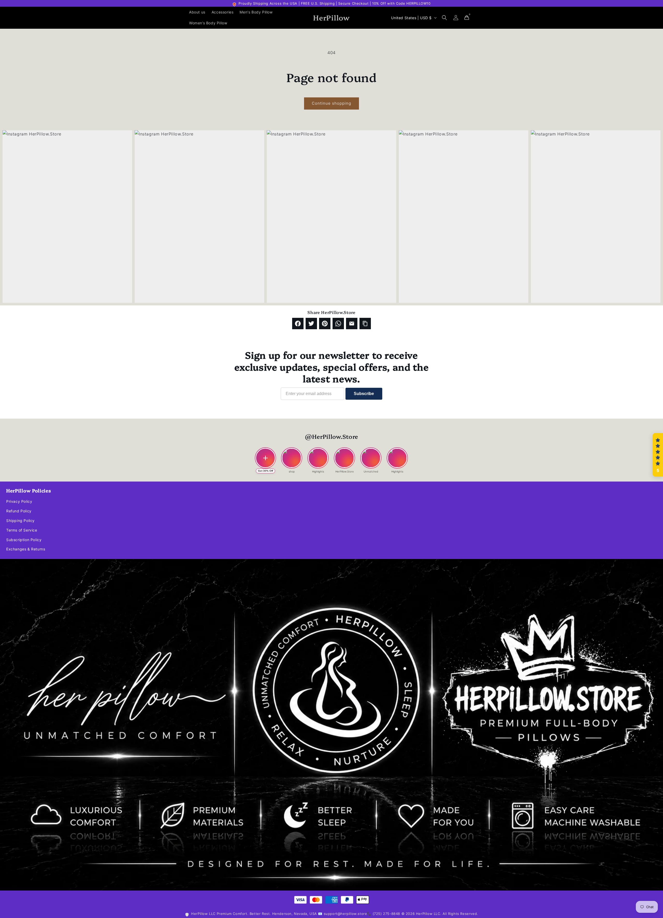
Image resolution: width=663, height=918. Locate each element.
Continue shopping (331, 103)
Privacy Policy (19, 501)
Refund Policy (19, 511)
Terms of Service (21, 530)
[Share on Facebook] (298, 323)
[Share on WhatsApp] (338, 323)
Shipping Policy (20, 520)
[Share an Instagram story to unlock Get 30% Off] (265, 458)
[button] (444, 17)
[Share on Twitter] (311, 323)
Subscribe (364, 393)
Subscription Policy (23, 539)
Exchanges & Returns (25, 549)
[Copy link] (365, 323)
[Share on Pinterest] (324, 323)
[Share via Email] (351, 323)
